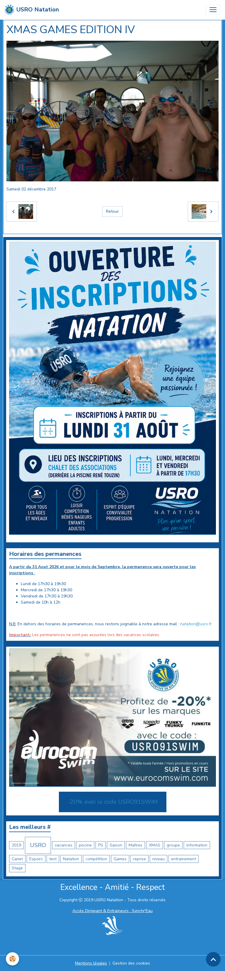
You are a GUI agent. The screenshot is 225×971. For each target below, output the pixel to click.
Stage (17, 868)
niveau (158, 859)
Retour (112, 211)
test (53, 859)
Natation (71, 859)
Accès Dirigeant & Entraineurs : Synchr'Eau (112, 911)
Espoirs (36, 859)
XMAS (154, 845)
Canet (17, 859)
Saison (116, 845)
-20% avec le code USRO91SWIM (113, 802)
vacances (63, 845)
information (196, 845)
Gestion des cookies (131, 963)
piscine (85, 845)
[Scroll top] (213, 959)
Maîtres (135, 845)
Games (120, 859)
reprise (139, 859)
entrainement (183, 859)
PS (100, 845)
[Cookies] (12, 958)
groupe (173, 845)
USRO (38, 845)
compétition (96, 859)
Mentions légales (91, 963)
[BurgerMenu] (213, 10)
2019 (16, 845)
